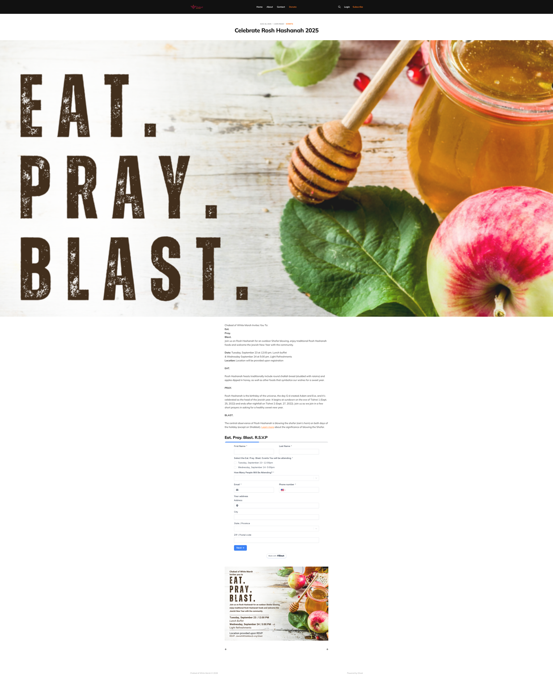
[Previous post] (227, 649)
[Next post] (326, 649)
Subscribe (358, 6)
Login (347, 6)
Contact (281, 6)
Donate (293, 6)
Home (259, 6)
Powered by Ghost (355, 673)
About (270, 6)
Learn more (267, 426)
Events (289, 24)
